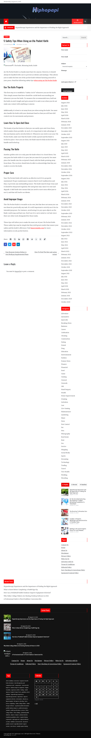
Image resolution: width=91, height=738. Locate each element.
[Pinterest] (14, 244)
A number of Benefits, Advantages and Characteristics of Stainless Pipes (78, 520)
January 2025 (65, 163)
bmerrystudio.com (37, 228)
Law (62, 405)
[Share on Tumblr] (36, 239)
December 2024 (66, 166)
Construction (65, 339)
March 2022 (65, 251)
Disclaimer (65, 553)
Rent (62, 440)
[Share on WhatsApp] (23, 239)
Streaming (64, 459)
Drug (63, 348)
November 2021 (66, 264)
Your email (64, 57)
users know (13, 726)
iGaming (64, 399)
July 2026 (64, 106)
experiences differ (15, 690)
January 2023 (65, 220)
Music (63, 418)
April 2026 (64, 115)
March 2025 (65, 156)
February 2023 (66, 216)
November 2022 (66, 226)
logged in (18, 271)
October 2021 (65, 267)
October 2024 (65, 172)
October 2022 (65, 229)
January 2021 (65, 296)
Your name (64, 50)
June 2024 (64, 185)
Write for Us (65, 559)
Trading (64, 465)
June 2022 (64, 242)
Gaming (64, 377)
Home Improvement (68, 396)
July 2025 (64, 144)
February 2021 (66, 292)
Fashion (64, 358)
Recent (75, 484)
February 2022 (66, 254)
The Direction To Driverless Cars (78, 511)
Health (63, 393)
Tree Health (65, 472)
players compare (15, 714)
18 (40, 692)
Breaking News (66, 323)
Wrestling (64, 478)
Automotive (65, 317)
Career (63, 329)
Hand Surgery (66, 389)
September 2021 (66, 270)
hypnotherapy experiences (17, 694)
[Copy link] (44, 239)
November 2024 (66, 169)
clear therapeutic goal (19, 683)
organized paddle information (22, 705)
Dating (63, 342)
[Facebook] (5, 244)
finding (22, 690)
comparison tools (10, 685)
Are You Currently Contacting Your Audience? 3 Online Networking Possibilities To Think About (77, 501)
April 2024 (64, 191)
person (23, 710)
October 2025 (65, 134)
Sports (63, 456)
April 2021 (64, 286)
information (19, 699)
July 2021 (64, 277)
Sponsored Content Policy (70, 573)
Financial (64, 367)
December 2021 (66, 261)
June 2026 (64, 109)
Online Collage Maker (21, 703)
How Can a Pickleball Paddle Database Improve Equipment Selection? (27, 593)
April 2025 (64, 153)
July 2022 (64, 239)
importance (20, 696)
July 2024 (64, 182)
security (8, 721)
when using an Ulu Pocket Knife (45, 80)
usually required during (22, 726)
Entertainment (66, 355)
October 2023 (65, 210)
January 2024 (65, 201)
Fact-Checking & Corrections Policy (73, 570)
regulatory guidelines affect (12, 717)
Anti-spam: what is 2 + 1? (68, 82)
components (18, 685)
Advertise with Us (67, 562)
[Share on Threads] (40, 239)
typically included (18, 724)
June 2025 (64, 147)
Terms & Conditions (68, 564)
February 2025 (66, 159)
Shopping (64, 449)
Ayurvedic (64, 320)
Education (64, 351)
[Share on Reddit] (32, 239)
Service (63, 446)
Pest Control (65, 424)
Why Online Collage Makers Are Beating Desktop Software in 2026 (26, 596)
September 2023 (66, 213)
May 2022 (64, 245)
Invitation (64, 402)
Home (63, 547)
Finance (64, 364)
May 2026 (64, 112)
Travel (63, 468)
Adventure (64, 313)
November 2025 (66, 131)
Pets (62, 431)
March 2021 (65, 289)
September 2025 (66, 137)
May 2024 (64, 188)
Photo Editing (17, 712)
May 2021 (64, 283)
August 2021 (65, 273)
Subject (63, 63)
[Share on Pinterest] (27, 239)
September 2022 (66, 232)
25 (40, 695)
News (63, 421)
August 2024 (65, 178)
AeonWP (13, 735)
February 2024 (66, 197)
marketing (64, 415)
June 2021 (64, 280)
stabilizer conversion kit (16, 721)
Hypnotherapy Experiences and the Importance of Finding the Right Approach (42, 27)
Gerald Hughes (9, 44)
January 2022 (65, 258)
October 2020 (65, 302)
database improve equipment (17, 687)
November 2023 (66, 207)
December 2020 (66, 299)
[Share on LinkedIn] (19, 239)
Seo (62, 443)
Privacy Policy (66, 556)
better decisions (10, 683)
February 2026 (66, 122)
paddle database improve (12, 708)
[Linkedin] (18, 244)
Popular (66, 484)
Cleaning (64, 336)
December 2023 (66, 204)
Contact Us (64, 545)
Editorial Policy (66, 567)
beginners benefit (24, 680)
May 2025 (64, 150)
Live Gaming (65, 408)
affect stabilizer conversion (12, 680)
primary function (24, 714)
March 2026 (65, 118)
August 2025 (65, 140)
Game (63, 374)
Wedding (64, 475)
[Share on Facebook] (10, 239)
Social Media (65, 453)
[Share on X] (15, 239)
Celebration (65, 332)
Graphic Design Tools (15, 692)
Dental (63, 345)
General (64, 380)
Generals (64, 383)
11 (39, 689)
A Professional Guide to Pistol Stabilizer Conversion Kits (23, 599)
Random (84, 484)
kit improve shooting (19, 701)
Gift (62, 386)
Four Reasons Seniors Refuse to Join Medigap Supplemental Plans (17, 253)
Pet (62, 427)
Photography (65, 434)
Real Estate (65, 437)
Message (64, 70)
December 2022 (66, 223)
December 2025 (66, 128)
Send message (67, 91)
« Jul (36, 704)
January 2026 (65, 125)
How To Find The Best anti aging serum (46, 253)
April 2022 (64, 248)
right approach (16, 719)
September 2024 (66, 175)
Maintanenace (66, 412)
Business (6, 36)
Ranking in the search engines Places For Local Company (78, 529)
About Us (64, 550)
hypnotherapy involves (11, 696)
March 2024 (65, 194)
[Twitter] (9, 244)
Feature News (65, 361)
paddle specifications (16, 710)
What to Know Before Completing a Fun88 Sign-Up (21, 589)
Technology (65, 462)
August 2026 (65, 103)
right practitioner (24, 719)
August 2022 (65, 235)
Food (63, 370)
